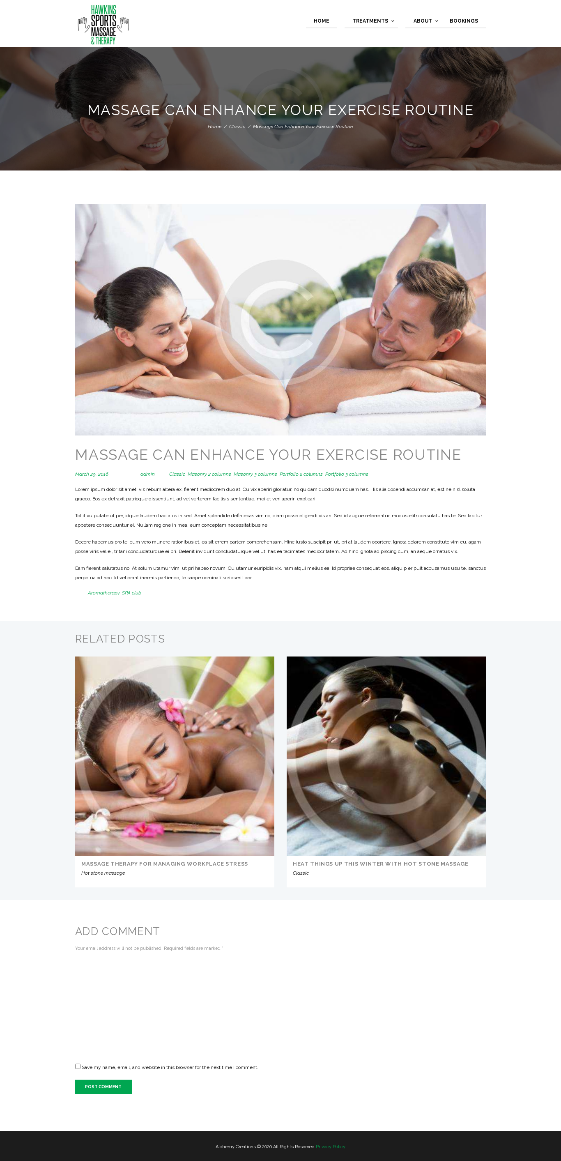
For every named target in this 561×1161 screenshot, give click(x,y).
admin (147, 474)
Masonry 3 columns (255, 474)
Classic (237, 126)
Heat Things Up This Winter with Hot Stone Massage (381, 864)
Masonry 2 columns (209, 474)
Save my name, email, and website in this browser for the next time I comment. (170, 1067)
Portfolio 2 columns (301, 474)
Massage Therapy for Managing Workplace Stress (164, 864)
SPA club (131, 593)
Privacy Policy (330, 1146)
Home (321, 21)
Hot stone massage (103, 873)
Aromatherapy (104, 593)
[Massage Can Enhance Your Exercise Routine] (280, 319)
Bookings (464, 21)
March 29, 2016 (91, 474)
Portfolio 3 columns (346, 474)
